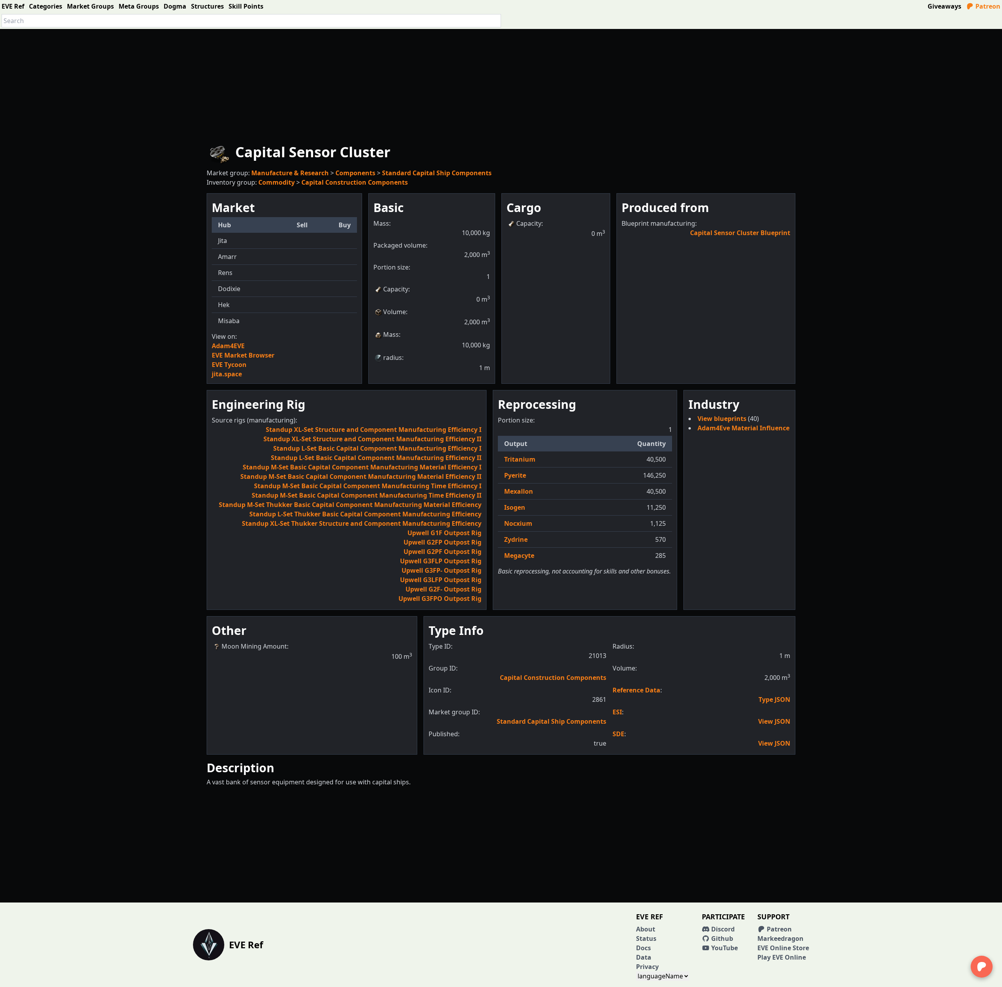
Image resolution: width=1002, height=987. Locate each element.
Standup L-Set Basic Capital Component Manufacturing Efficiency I (377, 448)
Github (721, 938)
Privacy (647, 966)
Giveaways (944, 6)
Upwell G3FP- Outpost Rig (441, 570)
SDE (618, 734)
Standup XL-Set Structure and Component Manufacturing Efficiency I (373, 429)
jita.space (227, 374)
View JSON (774, 721)
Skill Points (246, 6)
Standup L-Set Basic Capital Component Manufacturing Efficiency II (376, 457)
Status (646, 938)
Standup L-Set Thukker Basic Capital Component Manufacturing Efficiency (365, 514)
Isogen (514, 507)
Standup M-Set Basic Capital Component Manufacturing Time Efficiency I (367, 486)
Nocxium (518, 523)
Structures (207, 6)
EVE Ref (13, 6)
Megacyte (519, 555)
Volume (394, 311)
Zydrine (516, 539)
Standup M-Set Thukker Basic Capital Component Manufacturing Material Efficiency (350, 504)
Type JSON (774, 699)
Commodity (276, 182)
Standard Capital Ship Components (437, 173)
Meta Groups (139, 6)
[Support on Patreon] (982, 967)
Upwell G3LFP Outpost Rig (440, 579)
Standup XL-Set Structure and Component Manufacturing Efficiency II (372, 439)
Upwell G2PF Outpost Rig (442, 551)
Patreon (987, 6)
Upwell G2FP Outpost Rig (442, 542)
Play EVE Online (781, 957)
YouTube (724, 948)
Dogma (175, 6)
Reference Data (636, 690)
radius (392, 357)
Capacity (395, 289)
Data (643, 957)
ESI (617, 712)
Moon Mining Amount (254, 646)
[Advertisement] (501, 83)
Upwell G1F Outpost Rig (444, 533)
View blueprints (722, 418)
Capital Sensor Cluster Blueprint (740, 232)
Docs (643, 948)
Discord (722, 929)
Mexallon (518, 491)
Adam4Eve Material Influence (743, 428)
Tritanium (519, 459)
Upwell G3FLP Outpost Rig (440, 561)
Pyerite (515, 475)
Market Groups (90, 6)
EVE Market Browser (243, 355)
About (645, 929)
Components (355, 173)
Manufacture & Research (290, 173)
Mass (391, 334)
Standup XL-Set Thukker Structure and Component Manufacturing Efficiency (361, 523)
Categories (45, 6)
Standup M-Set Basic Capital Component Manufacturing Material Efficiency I (362, 467)
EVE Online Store (783, 948)
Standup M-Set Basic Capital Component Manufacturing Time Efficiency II (366, 495)
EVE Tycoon (229, 364)
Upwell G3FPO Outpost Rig (439, 598)
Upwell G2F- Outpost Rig (443, 589)
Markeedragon (780, 938)
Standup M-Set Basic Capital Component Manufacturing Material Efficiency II (360, 476)
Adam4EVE (228, 346)
